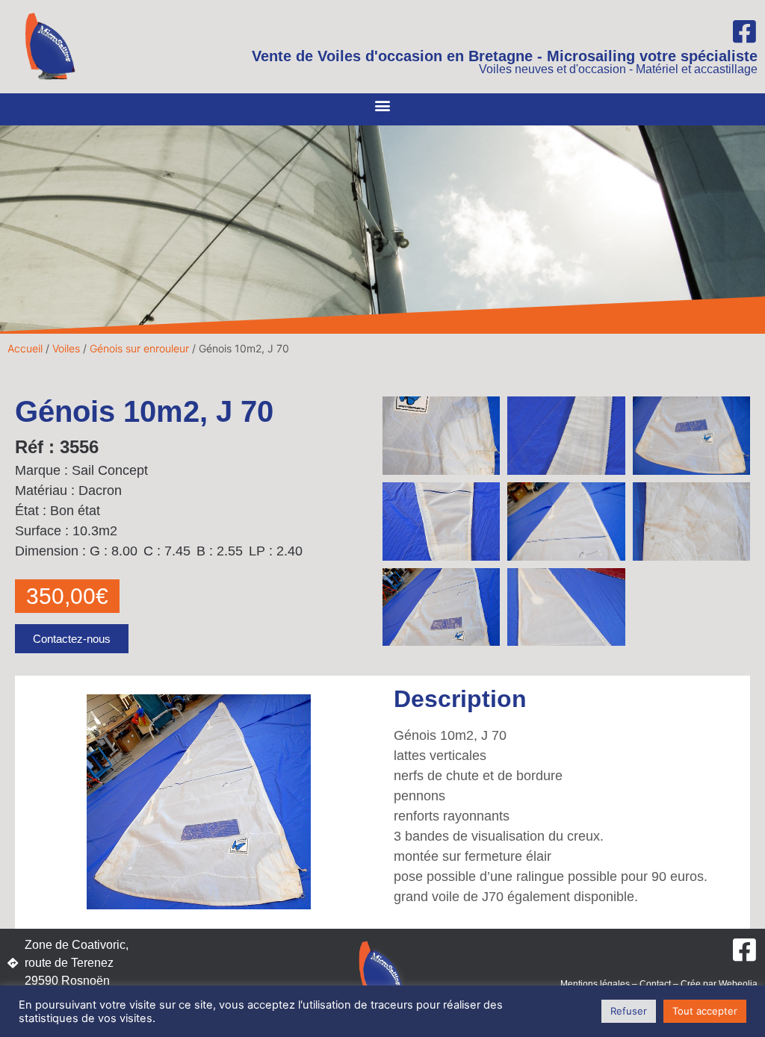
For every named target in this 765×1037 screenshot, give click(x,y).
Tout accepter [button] (704, 1011)
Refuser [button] (628, 1011)
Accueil (25, 348)
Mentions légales (595, 984)
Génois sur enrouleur (139, 348)
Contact (655, 984)
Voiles (66, 348)
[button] (383, 105)
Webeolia (738, 984)
